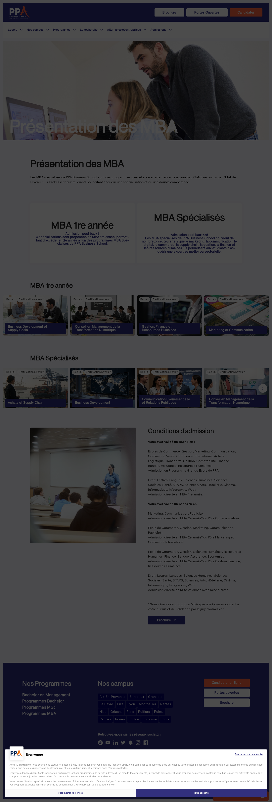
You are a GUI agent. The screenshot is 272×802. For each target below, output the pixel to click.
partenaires (25, 764)
